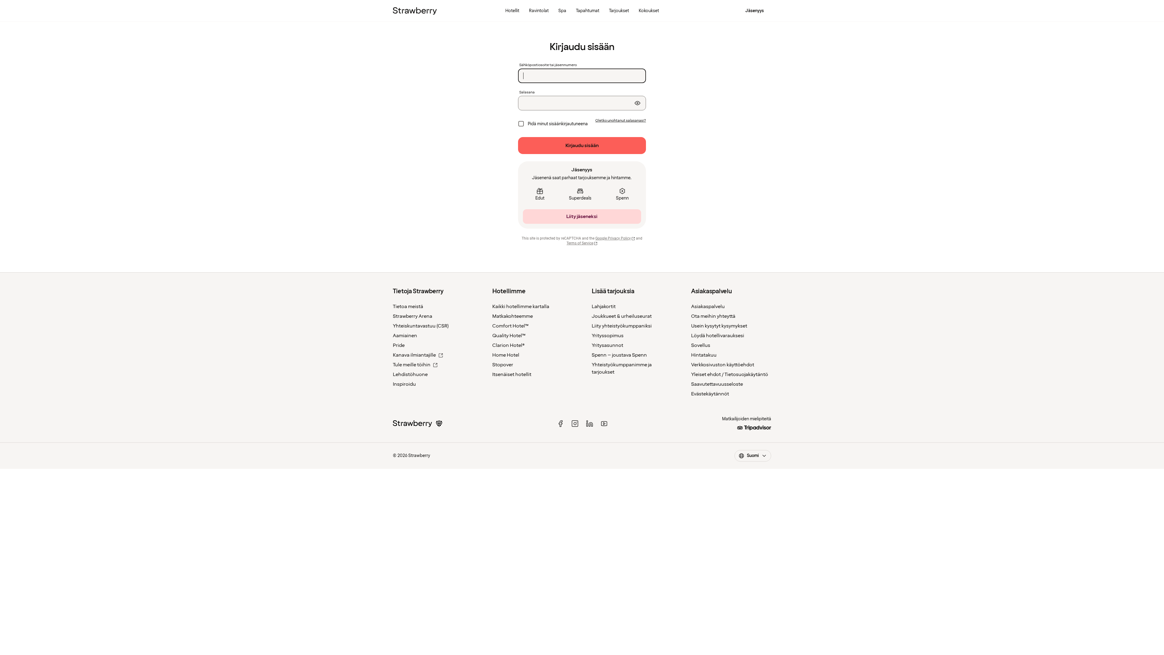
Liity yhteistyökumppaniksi (622, 326)
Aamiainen (405, 335)
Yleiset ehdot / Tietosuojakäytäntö (729, 374)
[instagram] (575, 423)
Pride (399, 345)
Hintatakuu (704, 355)
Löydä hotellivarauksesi (717, 335)
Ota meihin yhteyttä (713, 316)
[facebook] (560, 423)
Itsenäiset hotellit (511, 374)
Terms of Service (580, 243)
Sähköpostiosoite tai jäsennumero (548, 65)
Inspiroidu (404, 384)
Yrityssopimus (608, 335)
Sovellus (700, 345)
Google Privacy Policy (613, 238)
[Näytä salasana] (637, 103)
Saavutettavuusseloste (717, 384)
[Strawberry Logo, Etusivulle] (415, 11)
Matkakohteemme (512, 316)
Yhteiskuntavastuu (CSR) (421, 326)
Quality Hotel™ (509, 335)
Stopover (502, 364)
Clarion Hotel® (508, 345)
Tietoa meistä (408, 306)
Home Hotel (505, 355)
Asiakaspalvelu (708, 306)
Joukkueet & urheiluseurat (622, 316)
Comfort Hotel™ (510, 326)
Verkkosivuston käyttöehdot (722, 364)
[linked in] (589, 423)
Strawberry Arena (412, 316)
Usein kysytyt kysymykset (719, 326)
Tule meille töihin (411, 364)
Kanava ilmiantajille (414, 355)
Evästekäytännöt (710, 394)
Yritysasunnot (607, 345)
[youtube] (604, 423)
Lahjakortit (604, 306)
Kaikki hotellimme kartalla (520, 306)
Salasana (527, 92)
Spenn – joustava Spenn (619, 355)
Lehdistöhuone (410, 374)
